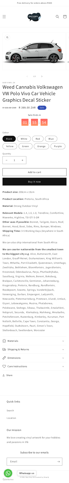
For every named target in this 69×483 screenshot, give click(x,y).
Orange (41, 146)
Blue (51, 138)
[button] (4, 16)
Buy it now (34, 181)
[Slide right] (42, 76)
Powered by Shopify (42, 477)
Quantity (7, 153)
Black (9, 138)
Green (25, 146)
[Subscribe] (58, 462)
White (24, 138)
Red (38, 138)
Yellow (10, 146)
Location (11, 417)
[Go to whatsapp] (8, 473)
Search (10, 410)
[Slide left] (27, 76)
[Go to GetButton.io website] (8, 480)
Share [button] (9, 375)
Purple (58, 146)
